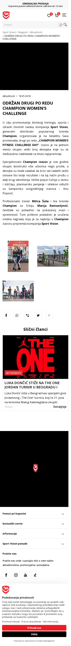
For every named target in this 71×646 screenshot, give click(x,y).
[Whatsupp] (16, 315)
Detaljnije (60, 407)
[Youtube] (25, 575)
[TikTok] (35, 575)
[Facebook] (6, 315)
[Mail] (48, 315)
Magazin (23, 32)
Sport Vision (9, 32)
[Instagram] (15, 575)
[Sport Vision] (6, 15)
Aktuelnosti (36, 32)
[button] (35, 24)
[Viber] (27, 315)
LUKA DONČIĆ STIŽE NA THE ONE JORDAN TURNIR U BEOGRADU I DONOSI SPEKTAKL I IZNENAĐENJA (33, 387)
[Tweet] (38, 315)
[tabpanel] (35, 373)
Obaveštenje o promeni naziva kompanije (37, 4)
